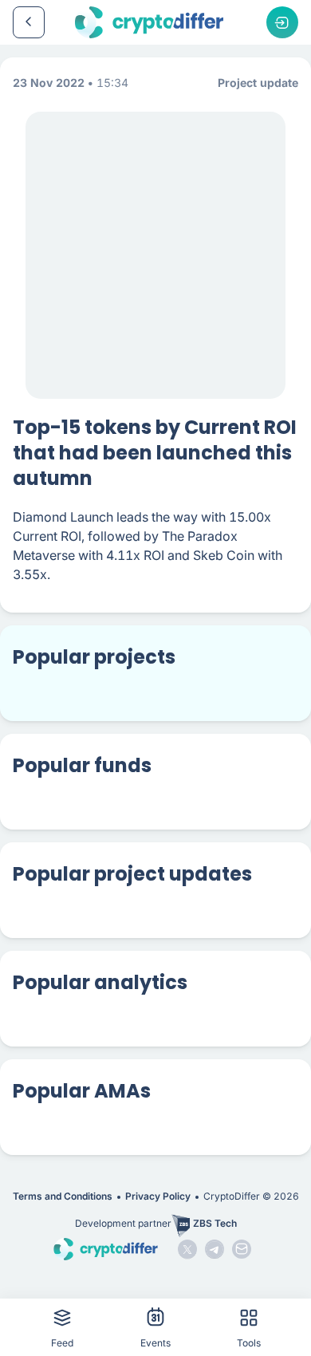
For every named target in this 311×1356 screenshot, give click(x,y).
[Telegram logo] (214, 1249)
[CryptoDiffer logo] (149, 22)
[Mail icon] (241, 1249)
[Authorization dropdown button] (282, 22)
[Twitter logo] (187, 1249)
